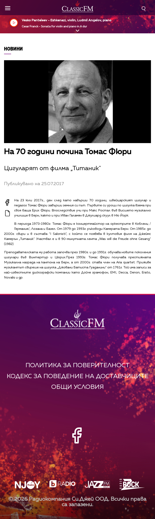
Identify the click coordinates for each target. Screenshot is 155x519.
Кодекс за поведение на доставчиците (78, 376)
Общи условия (77, 387)
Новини (13, 48)
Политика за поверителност (77, 365)
